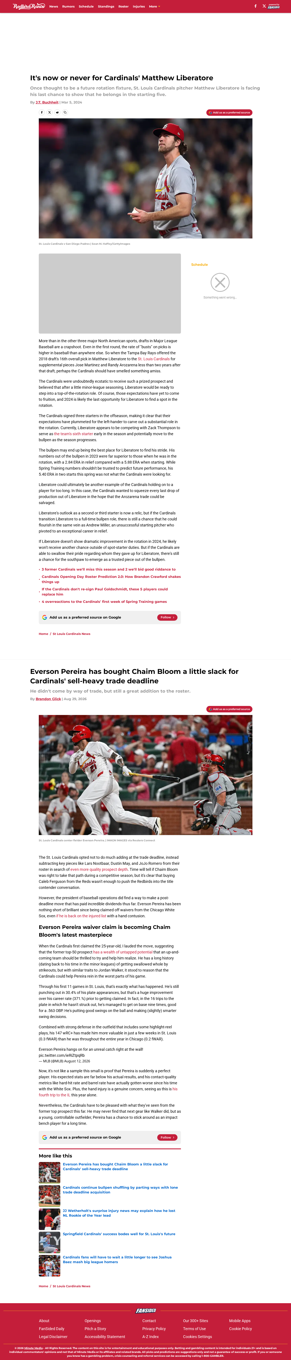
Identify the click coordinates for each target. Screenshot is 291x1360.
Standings (106, 6)
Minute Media (33, 1348)
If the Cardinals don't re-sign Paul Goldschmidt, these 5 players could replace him (105, 591)
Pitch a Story (95, 1328)
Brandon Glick (48, 699)
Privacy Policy (154, 1328)
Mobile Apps (240, 1320)
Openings (93, 1320)
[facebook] (256, 6)
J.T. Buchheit (47, 102)
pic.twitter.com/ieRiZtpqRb (62, 1055)
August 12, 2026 (77, 1061)
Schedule (86, 6)
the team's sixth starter (73, 434)
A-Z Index (150, 1336)
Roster (123, 6)
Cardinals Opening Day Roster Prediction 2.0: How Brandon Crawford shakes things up (111, 579)
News (53, 6)
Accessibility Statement (105, 1336)
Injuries (139, 6)
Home (43, 634)
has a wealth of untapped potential (123, 952)
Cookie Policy (240, 1328)
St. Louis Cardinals (154, 359)
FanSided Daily (51, 1328)
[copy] (65, 112)
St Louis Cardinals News (71, 634)
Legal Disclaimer (53, 1336)
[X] (264, 6)
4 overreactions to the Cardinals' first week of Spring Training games (104, 602)
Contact (149, 1320)
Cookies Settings (197, 1336)
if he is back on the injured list (81, 916)
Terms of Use (194, 1328)
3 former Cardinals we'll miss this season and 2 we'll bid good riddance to (109, 569)
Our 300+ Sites (195, 1320)
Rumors (68, 6)
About (44, 1320)
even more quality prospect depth (99, 869)
